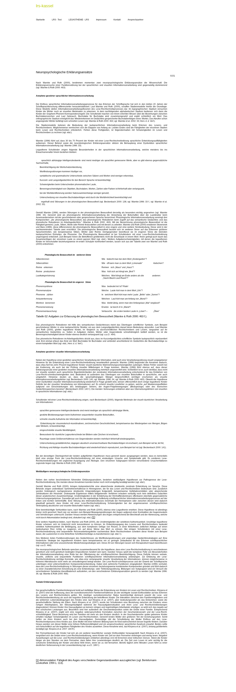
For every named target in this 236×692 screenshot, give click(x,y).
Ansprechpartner (135, 19)
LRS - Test (57, 19)
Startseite (40, 19)
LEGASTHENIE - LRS (79, 19)
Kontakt (117, 19)
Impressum (101, 19)
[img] (118, 45)
